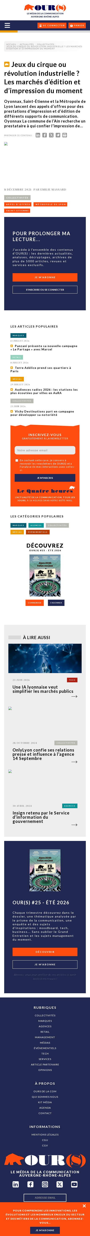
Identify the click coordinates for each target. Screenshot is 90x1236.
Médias (45, 1042)
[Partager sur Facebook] (44, 136)
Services (45, 1059)
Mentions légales (45, 1134)
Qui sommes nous (45, 1096)
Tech (45, 1053)
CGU (45, 1140)
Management (45, 1037)
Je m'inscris (45, 477)
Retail (45, 1031)
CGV (45, 1145)
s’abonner (56, 603)
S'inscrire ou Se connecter (45, 289)
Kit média (45, 1102)
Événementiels (45, 1048)
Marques (45, 1020)
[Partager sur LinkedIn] (38, 136)
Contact (45, 1113)
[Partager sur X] (51, 136)
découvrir (45, 951)
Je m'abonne (45, 277)
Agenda (45, 1107)
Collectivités (45, 1015)
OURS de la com (45, 1091)
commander (34, 603)
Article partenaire (45, 1064)
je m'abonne (45, 1230)
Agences (45, 1026)
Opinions (45, 1070)
